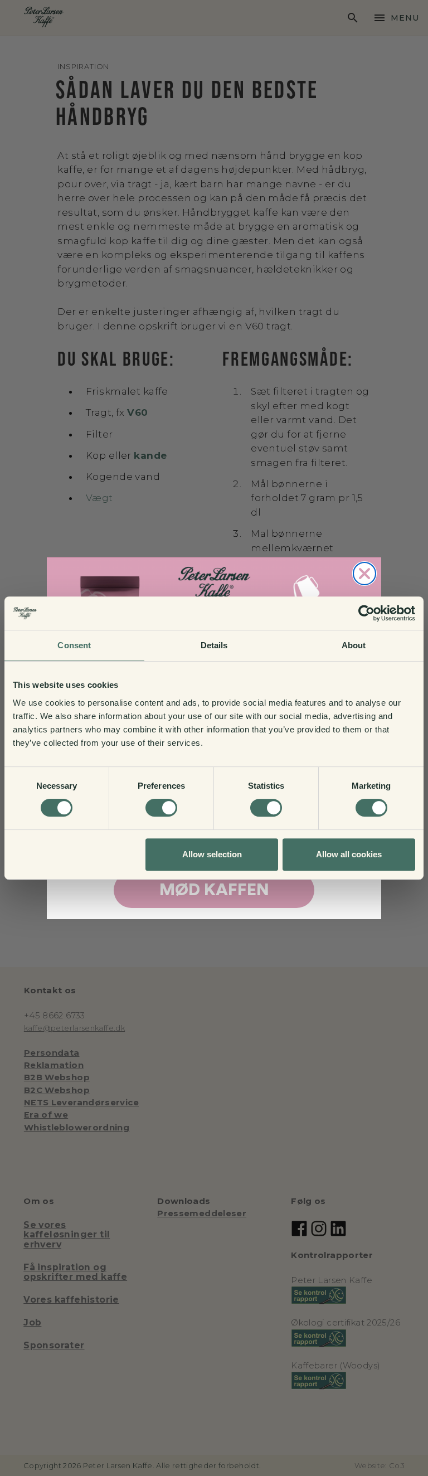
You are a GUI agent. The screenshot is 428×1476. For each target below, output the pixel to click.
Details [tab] (214, 645)
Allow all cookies (349, 854)
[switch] (161, 808)
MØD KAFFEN (214, 890)
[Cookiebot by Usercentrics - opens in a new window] (366, 613)
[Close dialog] (364, 573)
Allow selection (212, 854)
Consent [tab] (74, 645)
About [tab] (354, 645)
